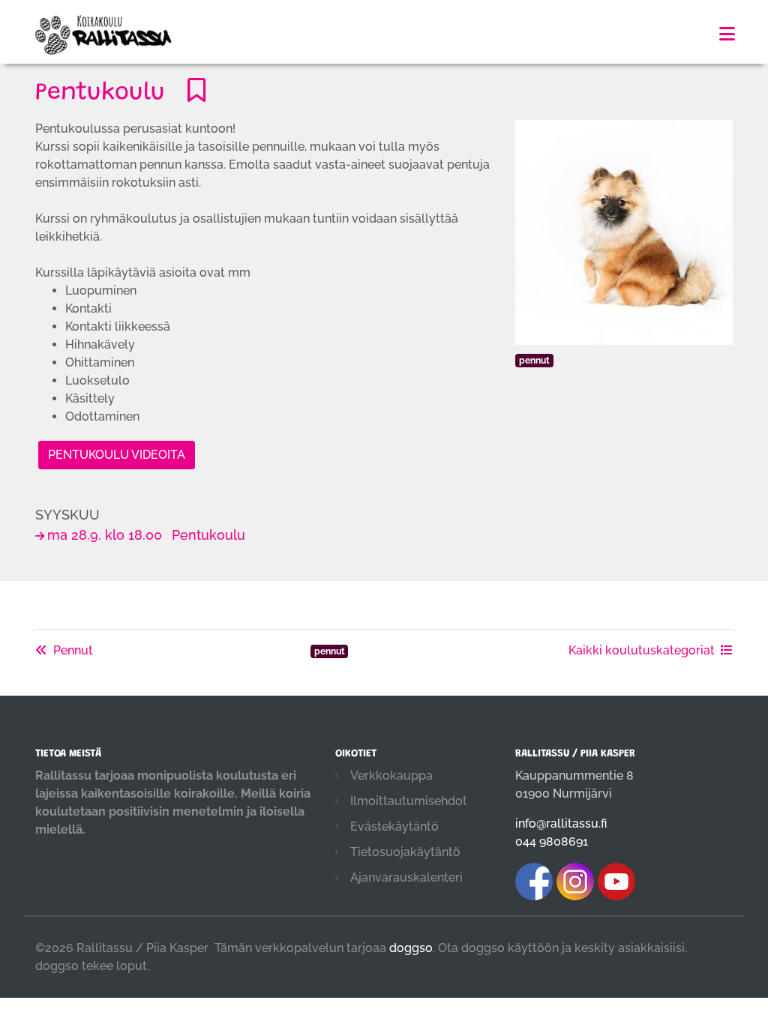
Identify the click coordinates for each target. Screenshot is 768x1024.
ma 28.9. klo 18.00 (146, 535)
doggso (411, 948)
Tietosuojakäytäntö (405, 852)
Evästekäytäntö (394, 826)
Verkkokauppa (391, 775)
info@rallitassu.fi (561, 823)
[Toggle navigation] (727, 34)
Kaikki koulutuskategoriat (641, 650)
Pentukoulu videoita (116, 455)
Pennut (73, 650)
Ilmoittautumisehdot (408, 801)
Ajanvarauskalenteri (406, 877)
